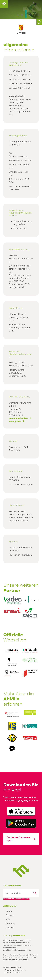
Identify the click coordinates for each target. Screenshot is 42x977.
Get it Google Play (21, 823)
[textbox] (17, 893)
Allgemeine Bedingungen (15, 970)
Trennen (10, 915)
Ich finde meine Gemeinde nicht (16, 899)
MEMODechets (21, 871)
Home (9, 911)
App (8, 919)
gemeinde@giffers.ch (20, 418)
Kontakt (10, 927)
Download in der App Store (21, 811)
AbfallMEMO (4, 4)
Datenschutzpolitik (13, 972)
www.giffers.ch (17, 421)
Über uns (10, 923)
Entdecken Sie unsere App (18, 839)
